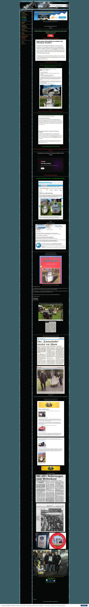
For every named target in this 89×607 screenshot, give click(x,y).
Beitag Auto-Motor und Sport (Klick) (52, 38)
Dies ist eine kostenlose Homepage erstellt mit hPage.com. (50, 21)
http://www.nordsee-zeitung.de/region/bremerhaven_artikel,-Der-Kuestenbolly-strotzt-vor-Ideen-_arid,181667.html (50, 396)
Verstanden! (84, 605)
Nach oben (34, 599)
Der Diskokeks (24, 15)
